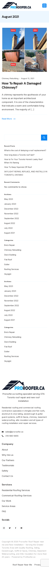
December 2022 (11, 209)
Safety (5, 471)
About (5, 449)
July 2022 (8, 228)
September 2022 (11, 218)
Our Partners (8, 460)
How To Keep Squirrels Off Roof (18, 167)
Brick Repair (9, 245)
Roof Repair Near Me (22, 565)
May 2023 (8, 199)
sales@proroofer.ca (14, 432)
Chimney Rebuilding (10, 78)
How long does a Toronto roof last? (19, 155)
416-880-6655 (11, 436)
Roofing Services (11, 269)
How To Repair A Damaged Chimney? (21, 85)
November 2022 (11, 214)
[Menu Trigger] (44, 6)
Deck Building (10, 255)
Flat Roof (8, 260)
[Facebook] (15, 528)
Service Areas (8, 506)
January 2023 (10, 204)
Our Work (6, 501)
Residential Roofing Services (16, 490)
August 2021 (9, 233)
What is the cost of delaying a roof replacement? (25, 150)
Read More (7, 119)
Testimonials (8, 465)
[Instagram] (4, 528)
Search (44, 137)
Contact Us (7, 476)
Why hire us (7, 455)
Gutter (7, 264)
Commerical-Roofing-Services (17, 495)
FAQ (4, 511)
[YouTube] (21, 528)
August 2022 (9, 223)
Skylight (7, 274)
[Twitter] (10, 528)
